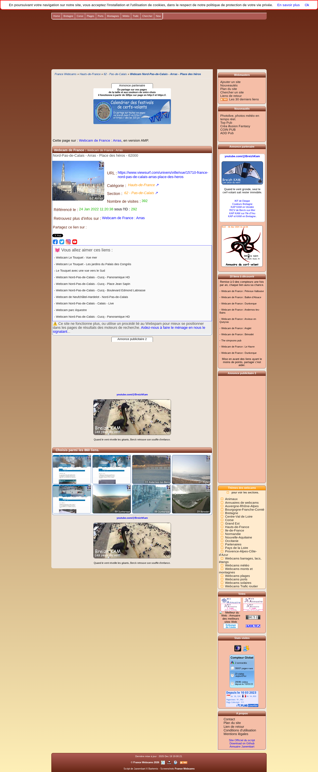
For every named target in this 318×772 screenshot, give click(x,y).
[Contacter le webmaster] (176, 762)
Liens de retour (231, 96)
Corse (80, 16)
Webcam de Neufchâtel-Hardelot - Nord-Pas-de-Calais (92, 297)
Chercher (147, 16)
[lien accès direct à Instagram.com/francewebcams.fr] (68, 242)
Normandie (233, 534)
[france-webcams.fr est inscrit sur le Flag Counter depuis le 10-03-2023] (242, 698)
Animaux (231, 499)
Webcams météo (237, 565)
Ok (306, 5)
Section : (114, 193)
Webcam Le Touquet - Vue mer (76, 257)
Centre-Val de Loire (239, 516)
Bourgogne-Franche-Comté (244, 509)
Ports (101, 16)
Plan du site (228, 89)
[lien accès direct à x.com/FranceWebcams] (61, 242)
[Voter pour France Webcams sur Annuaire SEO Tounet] (253, 617)
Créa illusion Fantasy (235, 126)
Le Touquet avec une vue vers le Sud (80, 270)
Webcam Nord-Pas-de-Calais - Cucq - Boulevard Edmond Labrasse (100, 290)
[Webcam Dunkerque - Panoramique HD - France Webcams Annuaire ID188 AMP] (111, 498)
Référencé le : (66, 209)
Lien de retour (234, 726)
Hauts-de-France (237, 527)
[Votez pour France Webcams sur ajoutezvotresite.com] (253, 625)
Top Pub (226, 122)
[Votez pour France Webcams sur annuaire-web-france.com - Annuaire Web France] (253, 600)
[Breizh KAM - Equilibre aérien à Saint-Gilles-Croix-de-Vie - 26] (242, 174)
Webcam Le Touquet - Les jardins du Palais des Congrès (93, 264)
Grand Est (232, 523)
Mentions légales (236, 734)
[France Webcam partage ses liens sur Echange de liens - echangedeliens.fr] (230, 625)
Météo (126, 16)
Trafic (136, 16)
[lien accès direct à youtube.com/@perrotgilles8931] (74, 242)
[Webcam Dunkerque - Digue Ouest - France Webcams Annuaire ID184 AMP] (151, 498)
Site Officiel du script (242, 740)
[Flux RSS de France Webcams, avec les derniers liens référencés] (183, 762)
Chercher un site (232, 92)
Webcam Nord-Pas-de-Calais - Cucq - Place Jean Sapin (93, 284)
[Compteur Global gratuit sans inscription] (242, 671)
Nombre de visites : (124, 201)
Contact (229, 719)
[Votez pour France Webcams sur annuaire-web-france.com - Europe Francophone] (231, 607)
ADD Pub (227, 133)
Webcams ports (236, 579)
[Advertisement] (159, 44)
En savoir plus (288, 5)
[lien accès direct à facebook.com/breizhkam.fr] (55, 242)
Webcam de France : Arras (101, 140)
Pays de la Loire (236, 548)
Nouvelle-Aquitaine (238, 537)
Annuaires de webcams (242, 502)
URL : (112, 173)
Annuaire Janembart (242, 746)
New (158, 16)
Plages (90, 16)
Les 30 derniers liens (244, 99)
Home (56, 16)
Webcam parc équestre (71, 310)
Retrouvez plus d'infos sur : (77, 218)
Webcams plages (237, 576)
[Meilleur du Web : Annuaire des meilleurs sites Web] (230, 617)
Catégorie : (116, 185)
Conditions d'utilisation (240, 730)
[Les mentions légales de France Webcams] (163, 762)
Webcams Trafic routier (241, 586)
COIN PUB (228, 129)
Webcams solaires (238, 583)
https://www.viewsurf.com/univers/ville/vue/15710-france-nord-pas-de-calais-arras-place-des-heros (163, 174)
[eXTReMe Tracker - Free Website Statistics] (237, 648)
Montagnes (113, 16)
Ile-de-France (234, 530)
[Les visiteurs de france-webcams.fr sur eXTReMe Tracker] (246, 648)
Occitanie (231, 541)
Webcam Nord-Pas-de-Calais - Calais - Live (85, 303)
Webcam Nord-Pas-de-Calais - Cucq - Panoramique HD (93, 277)
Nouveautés (229, 85)
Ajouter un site (230, 82)
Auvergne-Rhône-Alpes (242, 506)
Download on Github (242, 743)
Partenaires (233, 544)
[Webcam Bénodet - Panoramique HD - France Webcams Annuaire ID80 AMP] (191, 498)
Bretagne (68, 16)
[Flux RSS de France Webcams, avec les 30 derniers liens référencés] (224, 99)
